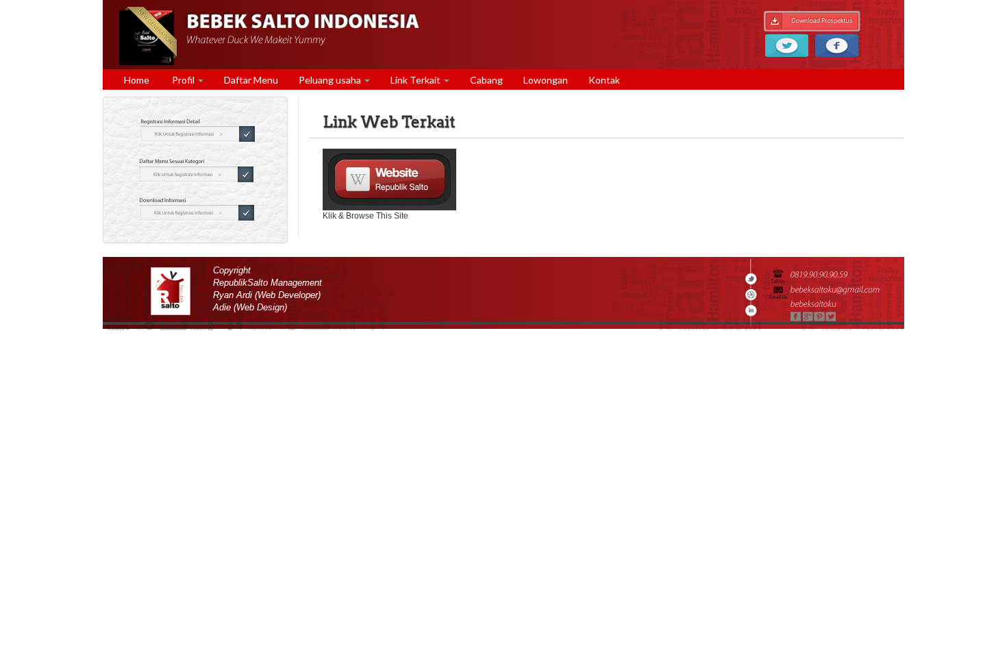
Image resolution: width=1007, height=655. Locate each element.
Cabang (486, 80)
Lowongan (545, 80)
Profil (183, 80)
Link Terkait (416, 80)
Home (136, 80)
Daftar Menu (251, 80)
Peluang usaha (331, 80)
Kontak (604, 80)
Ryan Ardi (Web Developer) (267, 295)
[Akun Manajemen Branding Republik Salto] (389, 179)
